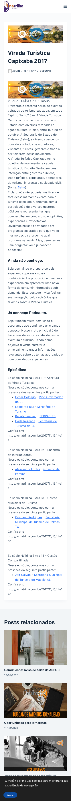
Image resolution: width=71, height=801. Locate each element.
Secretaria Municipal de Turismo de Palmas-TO (38, 522)
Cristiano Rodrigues (28, 517)
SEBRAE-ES (48, 416)
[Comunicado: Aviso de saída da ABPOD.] (35, 647)
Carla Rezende (25, 421)
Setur (21, 187)
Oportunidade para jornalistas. (26, 723)
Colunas (45, 71)
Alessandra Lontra (27, 469)
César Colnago (25, 397)
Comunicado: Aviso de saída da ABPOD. (32, 670)
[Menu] (65, 6)
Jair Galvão (23, 575)
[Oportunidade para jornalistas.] (35, 700)
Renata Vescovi (25, 416)
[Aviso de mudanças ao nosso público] (35, 753)
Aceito (10, 795)
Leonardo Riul (24, 407)
